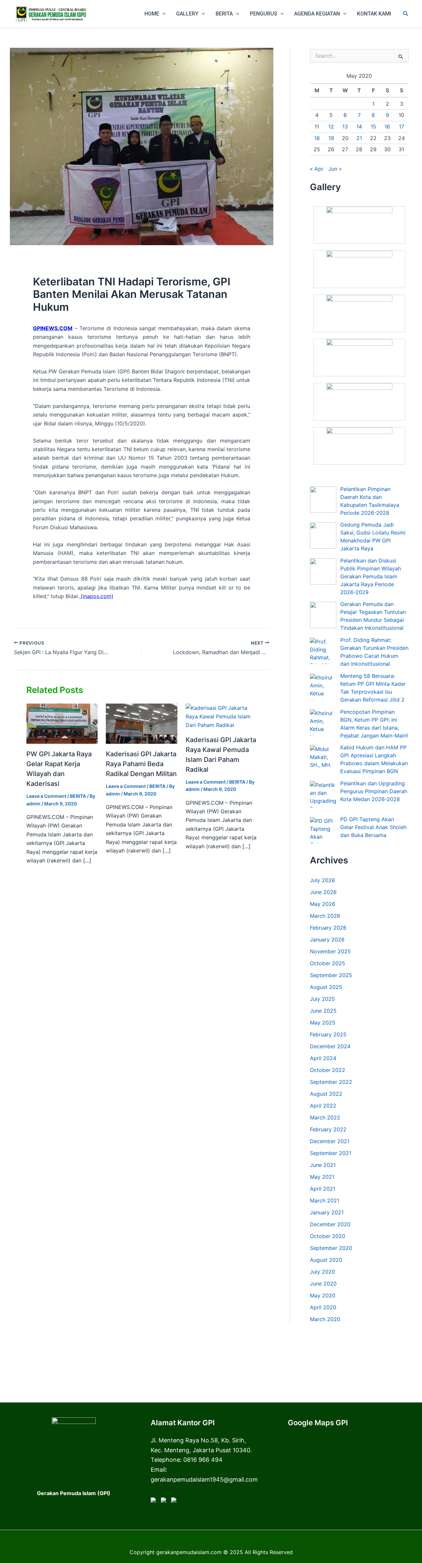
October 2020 (327, 1236)
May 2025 (322, 1022)
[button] (162, 14)
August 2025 (326, 987)
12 (331, 126)
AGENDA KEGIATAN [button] (317, 14)
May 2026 (322, 904)
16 (387, 126)
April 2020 (323, 1307)
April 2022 (323, 1105)
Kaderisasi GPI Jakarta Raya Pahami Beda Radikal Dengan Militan (141, 764)
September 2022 (331, 1082)
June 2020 (323, 1283)
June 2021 (323, 1165)
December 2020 (330, 1224)
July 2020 (322, 1271)
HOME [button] (151, 14)
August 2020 (326, 1260)
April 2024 (323, 1058)
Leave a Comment (46, 796)
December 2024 (330, 1046)
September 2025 (331, 975)
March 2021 (324, 1200)
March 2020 (325, 1319)
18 (317, 138)
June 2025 (323, 1010)
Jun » (335, 168)
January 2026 (327, 939)
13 (345, 126)
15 (373, 126)
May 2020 (322, 1295)
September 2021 (330, 1153)
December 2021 (329, 1141)
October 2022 (327, 1070)
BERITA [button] (224, 14)
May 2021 (322, 1176)
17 (401, 126)
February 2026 (328, 927)
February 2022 (328, 1129)
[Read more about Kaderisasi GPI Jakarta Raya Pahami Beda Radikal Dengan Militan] (141, 723)
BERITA (78, 796)
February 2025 (328, 1034)
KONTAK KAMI (374, 14)
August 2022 (326, 1093)
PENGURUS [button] (263, 14)
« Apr (316, 168)
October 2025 (327, 963)
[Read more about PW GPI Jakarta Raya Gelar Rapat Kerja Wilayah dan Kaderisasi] (62, 723)
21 (359, 138)
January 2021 (327, 1212)
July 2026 (322, 880)
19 (331, 138)
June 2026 (323, 892)
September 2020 (331, 1248)
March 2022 (325, 1117)
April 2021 (322, 1188)
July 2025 (322, 999)
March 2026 (325, 915)
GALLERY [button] (187, 14)
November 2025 (330, 951)
